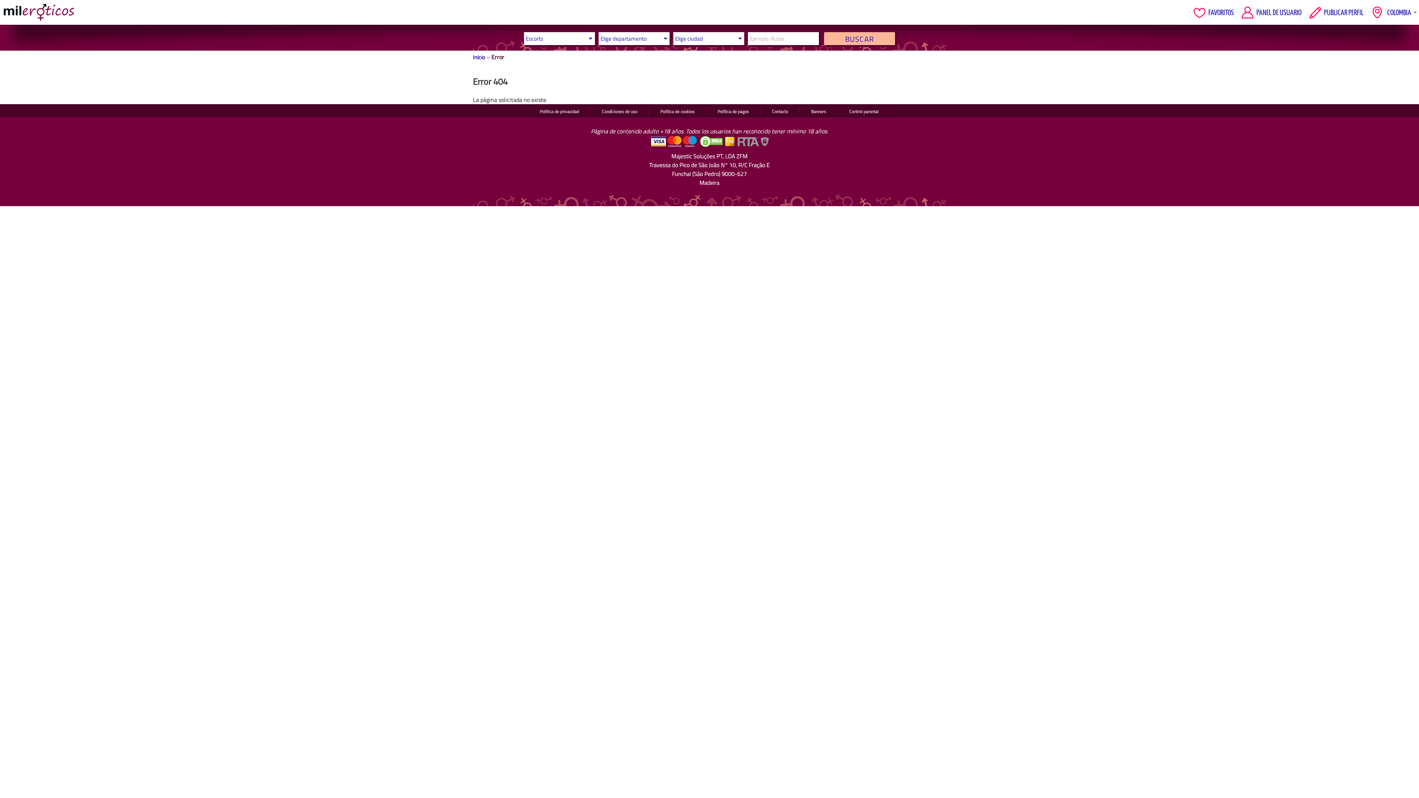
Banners (818, 111)
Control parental (864, 111)
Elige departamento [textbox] (623, 38)
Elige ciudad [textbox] (689, 38)
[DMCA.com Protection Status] (712, 145)
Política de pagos (733, 111)
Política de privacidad (559, 111)
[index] (39, 12)
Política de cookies (677, 111)
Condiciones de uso (619, 111)
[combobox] (632, 38)
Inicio (479, 57)
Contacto (780, 111)
